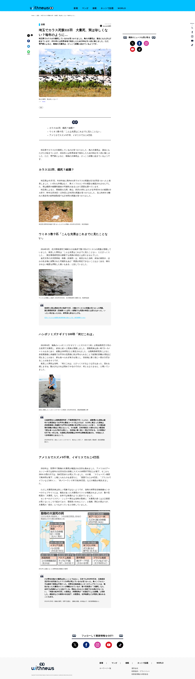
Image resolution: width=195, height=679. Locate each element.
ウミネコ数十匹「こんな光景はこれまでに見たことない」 (75, 131)
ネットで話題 (107, 8)
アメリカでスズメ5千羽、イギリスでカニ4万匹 (70, 135)
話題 (38, 15)
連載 (94, 8)
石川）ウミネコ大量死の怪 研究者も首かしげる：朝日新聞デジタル (64, 317)
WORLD (122, 8)
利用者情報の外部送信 (140, 674)
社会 (41, 107)
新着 (76, 8)
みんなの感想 (107, 26)
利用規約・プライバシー (141, 671)
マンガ (85, 8)
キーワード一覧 (105, 668)
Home (33, 15)
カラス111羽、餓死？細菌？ (62, 128)
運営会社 (135, 668)
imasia (43, 101)
